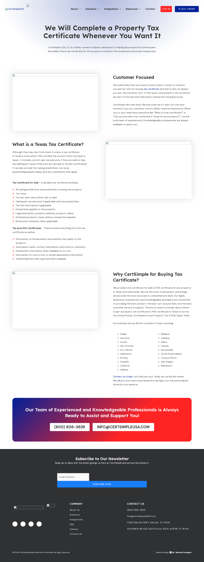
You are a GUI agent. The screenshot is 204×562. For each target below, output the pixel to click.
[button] (79, 9)
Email (60, 471)
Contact (150, 8)
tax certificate (151, 89)
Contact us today (123, 376)
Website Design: (174, 552)
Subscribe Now (102, 484)
